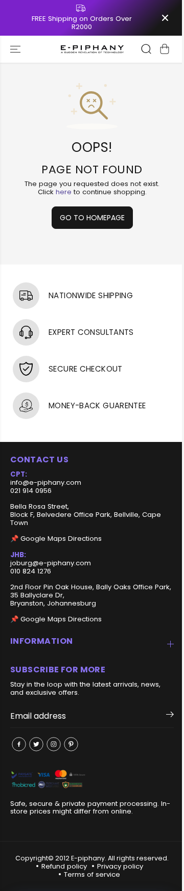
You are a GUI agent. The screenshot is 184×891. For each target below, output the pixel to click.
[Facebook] (19, 744)
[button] (16, 49)
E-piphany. (88, 858)
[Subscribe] (170, 716)
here (64, 192)
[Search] (146, 49)
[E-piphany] (92, 49)
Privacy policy (120, 866)
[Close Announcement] (165, 18)
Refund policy (64, 866)
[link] (92, 779)
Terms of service (92, 874)
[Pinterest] (71, 744)
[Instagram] (53, 744)
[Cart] (164, 49)
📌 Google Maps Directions (56, 538)
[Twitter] (36, 744)
